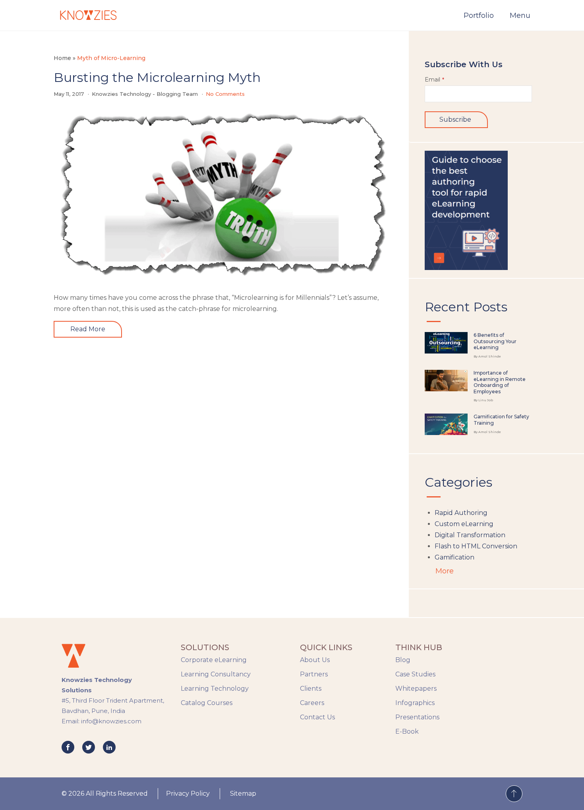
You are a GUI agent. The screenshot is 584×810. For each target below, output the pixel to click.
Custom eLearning (464, 524)
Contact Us (317, 717)
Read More (87, 329)
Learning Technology (215, 688)
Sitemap (243, 793)
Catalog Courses (206, 703)
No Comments (225, 94)
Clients (310, 688)
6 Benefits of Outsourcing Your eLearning (495, 341)
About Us (315, 660)
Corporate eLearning (214, 660)
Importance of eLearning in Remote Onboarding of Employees (500, 382)
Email (434, 79)
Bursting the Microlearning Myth (157, 77)
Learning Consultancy (216, 674)
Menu (520, 15)
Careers (312, 703)
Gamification (454, 557)
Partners (314, 674)
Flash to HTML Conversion (476, 546)
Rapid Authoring (461, 513)
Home (62, 58)
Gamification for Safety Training (501, 420)
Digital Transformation (470, 535)
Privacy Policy (188, 793)
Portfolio (479, 15)
